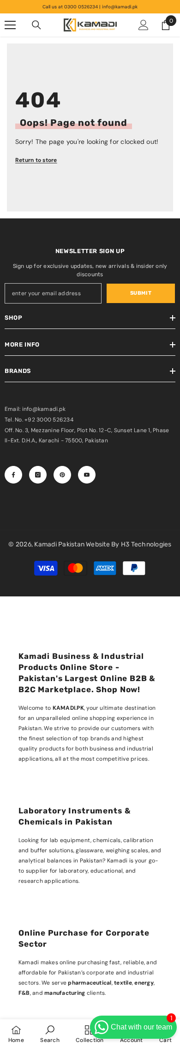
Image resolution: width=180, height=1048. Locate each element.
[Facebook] (13, 475)
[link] (49, 1033)
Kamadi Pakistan (60, 544)
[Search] (36, 25)
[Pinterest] (62, 475)
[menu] (10, 25)
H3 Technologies (146, 544)
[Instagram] (38, 475)
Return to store (36, 160)
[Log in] (143, 25)
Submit (140, 293)
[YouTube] (87, 475)
